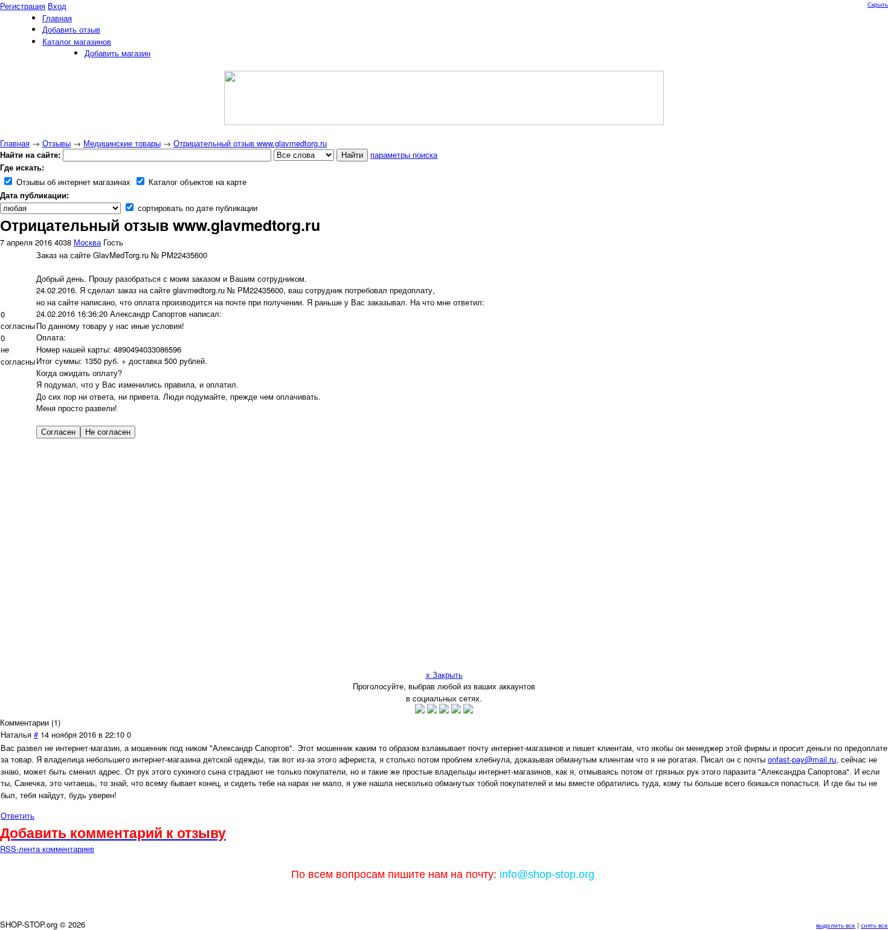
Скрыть (877, 4)
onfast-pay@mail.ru (802, 759)
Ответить (17, 815)
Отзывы (56, 143)
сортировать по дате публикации (196, 207)
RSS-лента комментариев (47, 848)
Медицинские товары (122, 143)
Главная (15, 143)
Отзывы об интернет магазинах (72, 181)
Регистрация (22, 5)
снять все (874, 925)
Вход (57, 5)
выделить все (835, 925)
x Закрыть (444, 674)
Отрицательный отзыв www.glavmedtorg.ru (250, 143)
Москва (87, 242)
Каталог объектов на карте (196, 181)
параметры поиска (403, 154)
